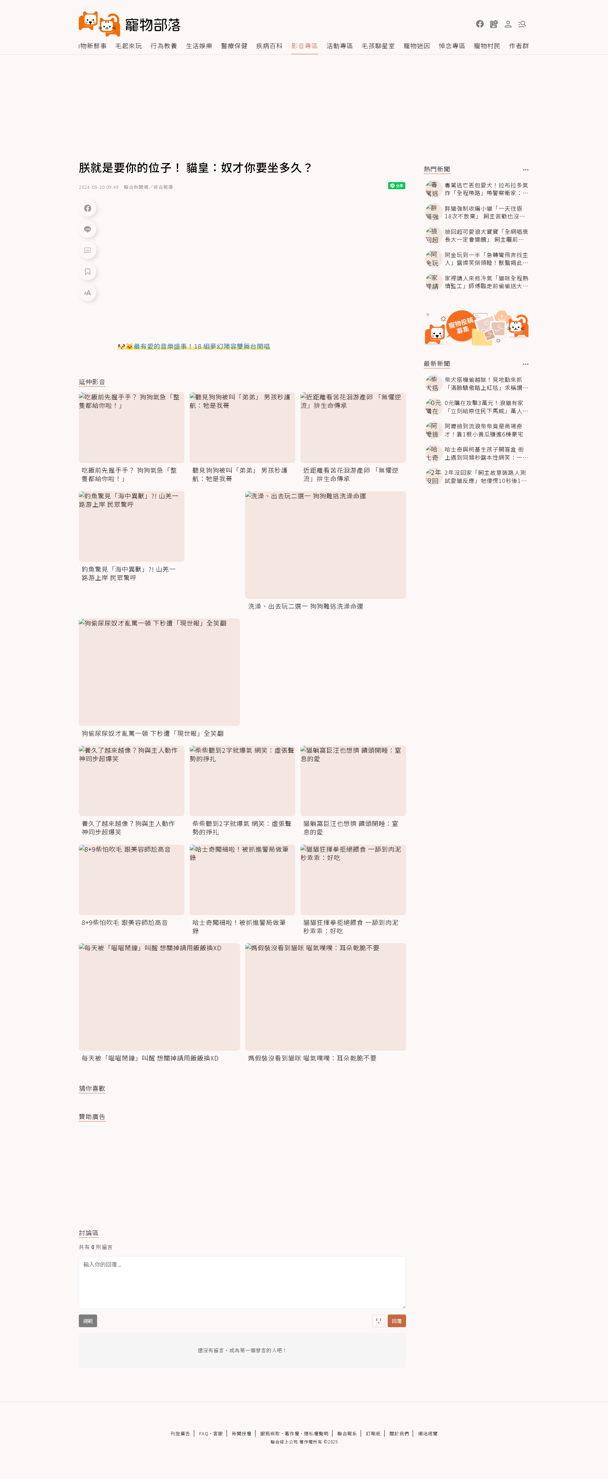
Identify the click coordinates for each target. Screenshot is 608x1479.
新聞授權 (242, 1433)
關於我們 (399, 1433)
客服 (218, 1433)
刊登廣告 (180, 1433)
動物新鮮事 (90, 45)
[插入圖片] (378, 1321)
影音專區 (304, 45)
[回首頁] (129, 24)
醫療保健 (234, 45)
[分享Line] (87, 229)
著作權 (292, 1433)
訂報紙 (373, 1433)
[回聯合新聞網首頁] (99, 24)
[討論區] (87, 250)
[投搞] (494, 24)
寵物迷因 (417, 45)
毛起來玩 (128, 45)
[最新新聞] (525, 364)
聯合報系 (347, 1433)
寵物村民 (487, 45)
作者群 (519, 45)
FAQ (204, 1433)
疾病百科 (269, 45)
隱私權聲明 (316, 1433)
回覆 (397, 1320)
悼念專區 (452, 45)
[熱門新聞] (525, 169)
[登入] (508, 24)
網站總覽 (428, 1433)
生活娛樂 (199, 45)
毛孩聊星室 (378, 45)
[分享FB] (87, 208)
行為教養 (164, 45)
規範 (88, 1320)
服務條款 (270, 1433)
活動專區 (340, 45)
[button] (480, 24)
